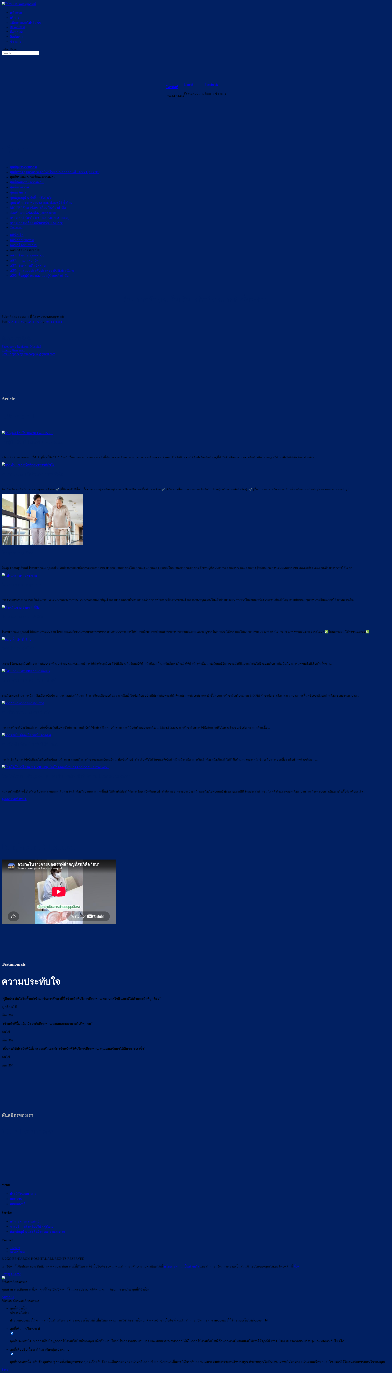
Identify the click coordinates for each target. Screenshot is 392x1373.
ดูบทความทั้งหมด (14, 799)
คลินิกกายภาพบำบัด (24, 260)
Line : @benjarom (13, 350)
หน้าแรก (16, 12)
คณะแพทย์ (17, 1204)
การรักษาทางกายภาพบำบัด (26, 712)
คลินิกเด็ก (16, 235)
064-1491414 (53, 321)
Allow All (8, 1297)
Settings (7, 1274)
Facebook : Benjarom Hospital (21, 346)
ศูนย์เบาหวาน (19, 187)
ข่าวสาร (15, 41)
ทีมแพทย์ (16, 31)
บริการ (14, 17)
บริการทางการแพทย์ (24, 1221)
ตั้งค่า (297, 1266)
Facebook (211, 84)
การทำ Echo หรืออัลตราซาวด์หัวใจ (32, 474)
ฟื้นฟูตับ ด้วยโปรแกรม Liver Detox (32, 442)
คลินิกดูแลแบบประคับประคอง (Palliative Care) (42, 270)
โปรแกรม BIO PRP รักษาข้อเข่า (30, 680)
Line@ (189, 84)
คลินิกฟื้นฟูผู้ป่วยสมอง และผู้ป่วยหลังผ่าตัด (39, 275)
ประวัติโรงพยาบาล (23, 1193)
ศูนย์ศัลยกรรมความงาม (27, 182)
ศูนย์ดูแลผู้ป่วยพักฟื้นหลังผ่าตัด (31, 197)
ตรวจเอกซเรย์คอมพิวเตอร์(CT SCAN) (36, 223)
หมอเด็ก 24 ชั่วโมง (18, 648)
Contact (15, 1248)
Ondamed (16, 227)
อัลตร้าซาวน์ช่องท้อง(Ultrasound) (33, 212)
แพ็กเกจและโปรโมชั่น (25, 22)
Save (5, 1369)
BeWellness (17, 27)
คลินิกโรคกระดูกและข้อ (27, 255)
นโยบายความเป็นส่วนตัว (181, 1266)
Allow (16, 1274)
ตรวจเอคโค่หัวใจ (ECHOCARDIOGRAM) (39, 218)
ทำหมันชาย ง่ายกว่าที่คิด (23, 616)
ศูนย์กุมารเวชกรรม (23, 167)
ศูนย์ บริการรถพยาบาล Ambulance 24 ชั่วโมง (41, 202)
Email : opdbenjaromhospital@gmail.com (28, 354)
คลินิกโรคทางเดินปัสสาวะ (28, 265)
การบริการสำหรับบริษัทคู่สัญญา (32, 1226)
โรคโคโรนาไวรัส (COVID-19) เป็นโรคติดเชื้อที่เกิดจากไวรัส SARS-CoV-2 (66, 776)
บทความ (16, 1198)
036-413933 (34, 321)
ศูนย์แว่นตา (18, 192)
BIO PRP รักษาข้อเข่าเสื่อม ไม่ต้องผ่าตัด (38, 207)
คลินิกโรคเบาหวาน (23, 245)
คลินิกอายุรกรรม (22, 240)
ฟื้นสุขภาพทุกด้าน (17, 553)
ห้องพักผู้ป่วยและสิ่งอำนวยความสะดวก (37, 1231)
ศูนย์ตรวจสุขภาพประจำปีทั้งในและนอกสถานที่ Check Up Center (54, 172)
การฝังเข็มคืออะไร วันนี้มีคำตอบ (30, 744)
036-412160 (16, 321)
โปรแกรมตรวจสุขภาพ (21, 585)
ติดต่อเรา (16, 36)
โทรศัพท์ (172, 87)
